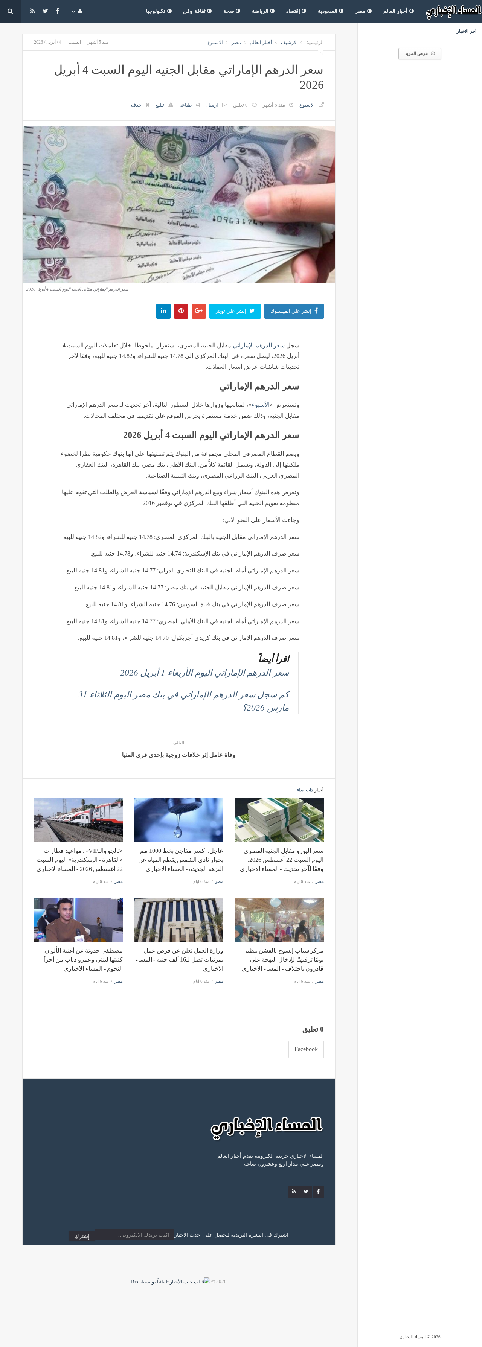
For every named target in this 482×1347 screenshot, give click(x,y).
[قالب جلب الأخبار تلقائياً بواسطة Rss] (170, 1281)
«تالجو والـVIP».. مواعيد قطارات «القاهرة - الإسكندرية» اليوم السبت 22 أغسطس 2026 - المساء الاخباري (80, 860)
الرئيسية (315, 42)
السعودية (328, 11)
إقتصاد (294, 11)
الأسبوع (260, 405)
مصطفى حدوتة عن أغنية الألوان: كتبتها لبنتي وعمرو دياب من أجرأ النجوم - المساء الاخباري (83, 959)
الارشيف (289, 42)
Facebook (306, 1049)
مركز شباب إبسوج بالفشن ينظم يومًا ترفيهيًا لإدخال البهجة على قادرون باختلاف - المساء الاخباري (283, 959)
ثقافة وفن (195, 11)
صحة (229, 11)
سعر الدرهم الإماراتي (259, 345)
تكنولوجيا (156, 11)
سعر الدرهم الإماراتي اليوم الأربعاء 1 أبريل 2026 (204, 672)
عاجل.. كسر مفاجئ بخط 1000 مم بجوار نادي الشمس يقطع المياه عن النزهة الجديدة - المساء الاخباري (180, 860)
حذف (136, 105)
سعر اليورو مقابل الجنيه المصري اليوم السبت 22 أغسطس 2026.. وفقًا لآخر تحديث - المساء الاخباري (281, 860)
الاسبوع (215, 42)
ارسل (212, 105)
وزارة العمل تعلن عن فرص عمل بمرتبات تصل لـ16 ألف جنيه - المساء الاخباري (179, 959)
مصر (361, 11)
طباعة (185, 105)
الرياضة (261, 11)
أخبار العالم (396, 11)
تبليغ (160, 105)
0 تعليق (240, 105)
